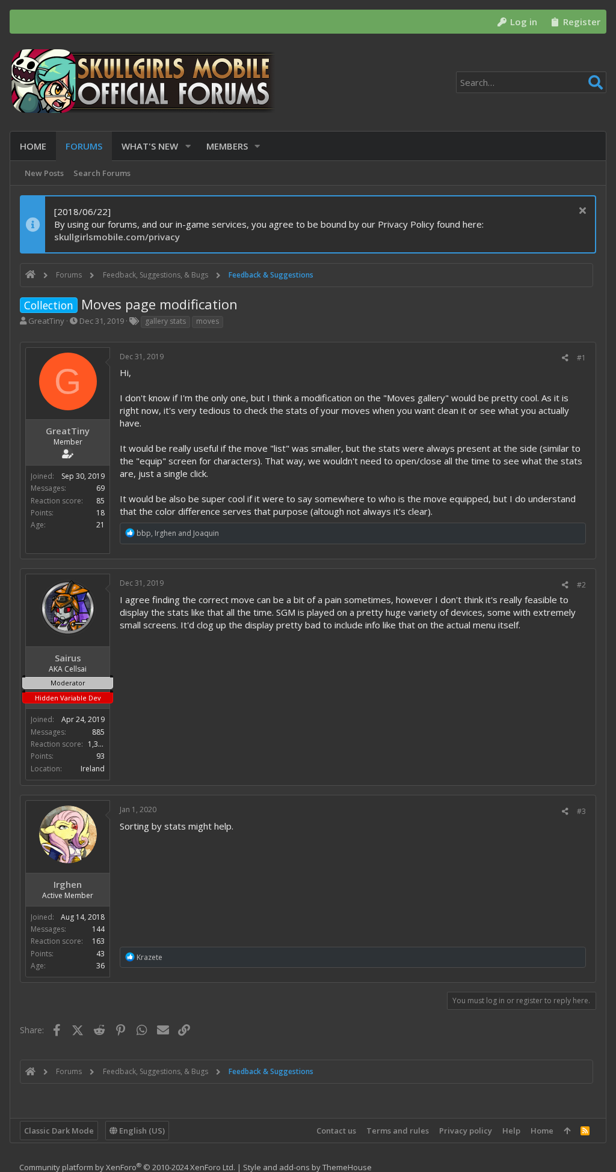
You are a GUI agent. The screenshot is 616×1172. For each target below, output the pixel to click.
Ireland (93, 769)
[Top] (567, 1131)
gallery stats (165, 321)
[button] (188, 146)
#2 (581, 585)
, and (178, 533)
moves (207, 321)
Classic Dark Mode (59, 1130)
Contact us (336, 1130)
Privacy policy (465, 1130)
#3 (581, 811)
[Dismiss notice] (581, 211)
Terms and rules (397, 1130)
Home (542, 1130)
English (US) (141, 1130)
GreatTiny (46, 320)
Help (511, 1130)
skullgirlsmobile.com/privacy (117, 237)
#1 (581, 358)
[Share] (565, 358)
